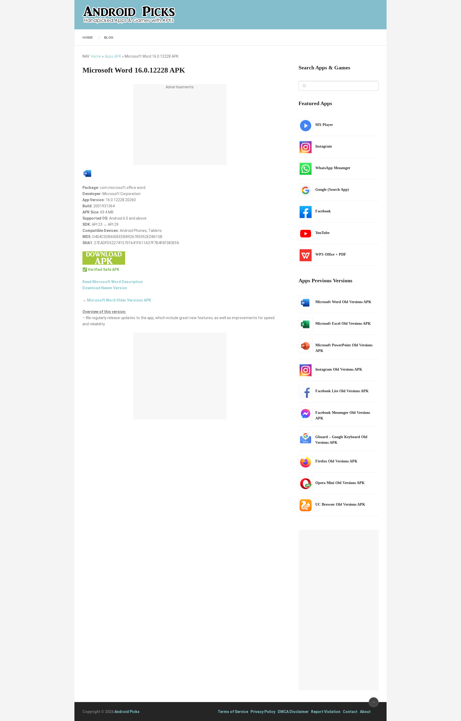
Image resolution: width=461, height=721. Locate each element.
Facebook (323, 211)
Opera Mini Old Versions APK (340, 483)
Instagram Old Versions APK (338, 369)
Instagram (323, 146)
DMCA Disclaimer (293, 712)
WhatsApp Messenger (332, 168)
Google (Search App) (332, 190)
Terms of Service (233, 712)
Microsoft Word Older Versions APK (119, 300)
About (365, 712)
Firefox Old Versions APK (336, 461)
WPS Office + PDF (330, 254)
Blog (108, 37)
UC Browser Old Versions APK (340, 504)
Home (87, 37)
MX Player (324, 125)
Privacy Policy (263, 712)
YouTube (322, 233)
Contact (350, 712)
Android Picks (127, 712)
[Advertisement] (179, 127)
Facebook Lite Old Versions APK (342, 391)
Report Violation (325, 712)
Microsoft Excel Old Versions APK (343, 324)
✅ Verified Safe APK (100, 269)
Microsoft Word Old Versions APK (343, 302)
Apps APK (113, 56)
